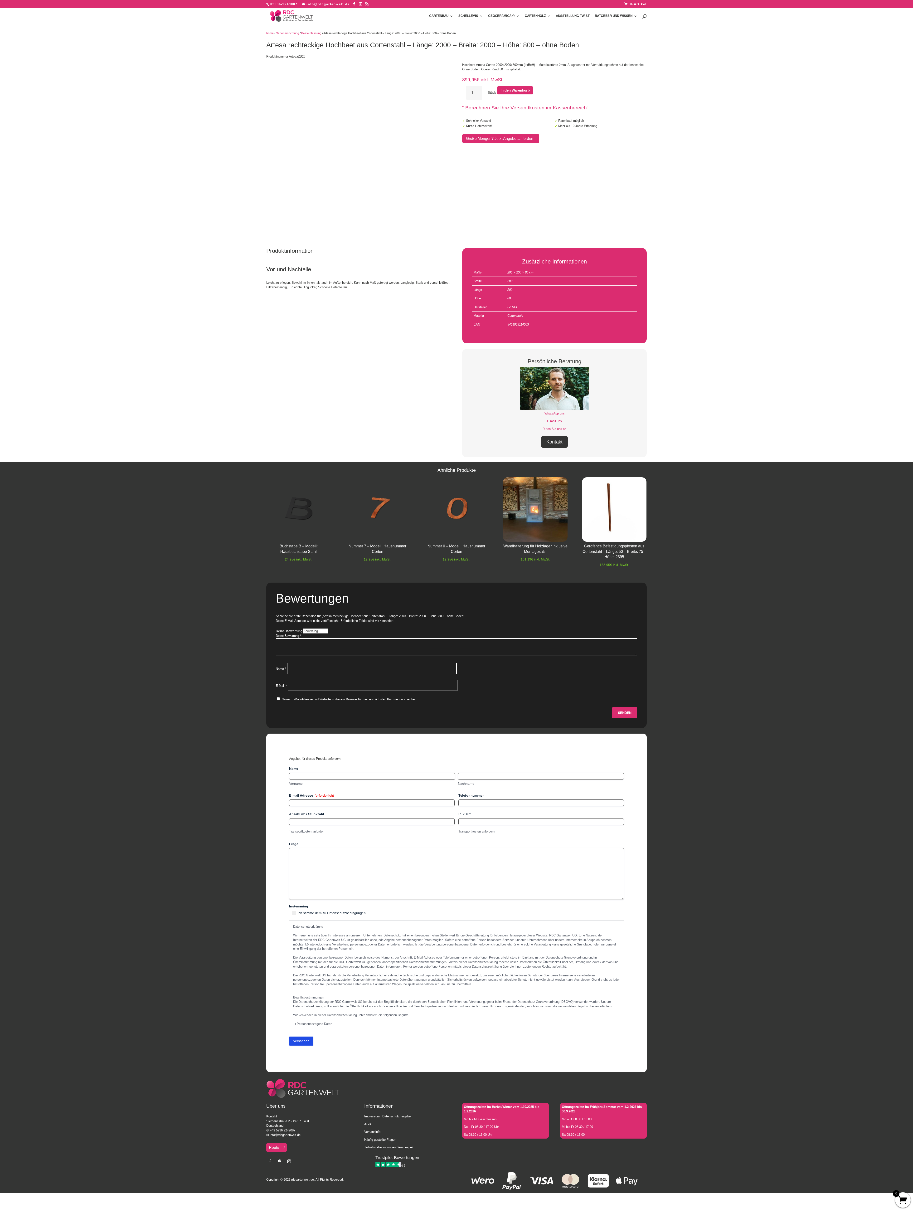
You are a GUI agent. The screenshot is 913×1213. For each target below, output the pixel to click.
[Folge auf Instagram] (289, 1161)
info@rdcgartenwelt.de (285, 1135)
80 (509, 298)
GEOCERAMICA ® (501, 16)
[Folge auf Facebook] (270, 1161)
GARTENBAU (438, 16)
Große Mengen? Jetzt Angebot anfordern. (500, 138)
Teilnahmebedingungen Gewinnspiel (388, 1147)
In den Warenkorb (515, 90)
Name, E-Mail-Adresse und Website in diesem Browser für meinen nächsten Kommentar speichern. (350, 699)
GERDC (512, 307)
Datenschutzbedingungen (346, 913)
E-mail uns (554, 421)
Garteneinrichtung (287, 33)
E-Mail (281, 685)
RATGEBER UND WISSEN (613, 16)
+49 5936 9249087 (282, 1130)
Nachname (466, 783)
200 (509, 281)
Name (281, 669)
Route (274, 1147)
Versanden (301, 1041)
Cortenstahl (515, 315)
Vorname (296, 783)
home (270, 33)
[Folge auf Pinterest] (279, 1161)
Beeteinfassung (311, 33)
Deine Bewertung (289, 631)
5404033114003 (518, 324)
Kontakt (554, 441)
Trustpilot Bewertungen (397, 1157)
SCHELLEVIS (468, 16)
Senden (624, 713)
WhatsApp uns (554, 413)
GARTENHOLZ (535, 16)
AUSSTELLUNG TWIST (573, 16)
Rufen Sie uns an (554, 429)
